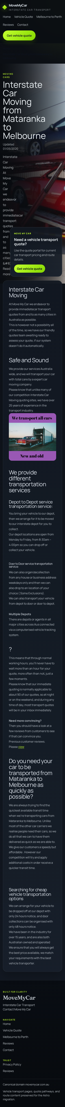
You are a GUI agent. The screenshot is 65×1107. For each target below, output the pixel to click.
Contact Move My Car (17, 1009)
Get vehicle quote (19, 36)
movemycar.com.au (37, 1084)
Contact (22, 25)
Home (7, 17)
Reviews (8, 25)
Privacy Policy (12, 1064)
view (21, 747)
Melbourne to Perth (49, 17)
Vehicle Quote (23, 17)
